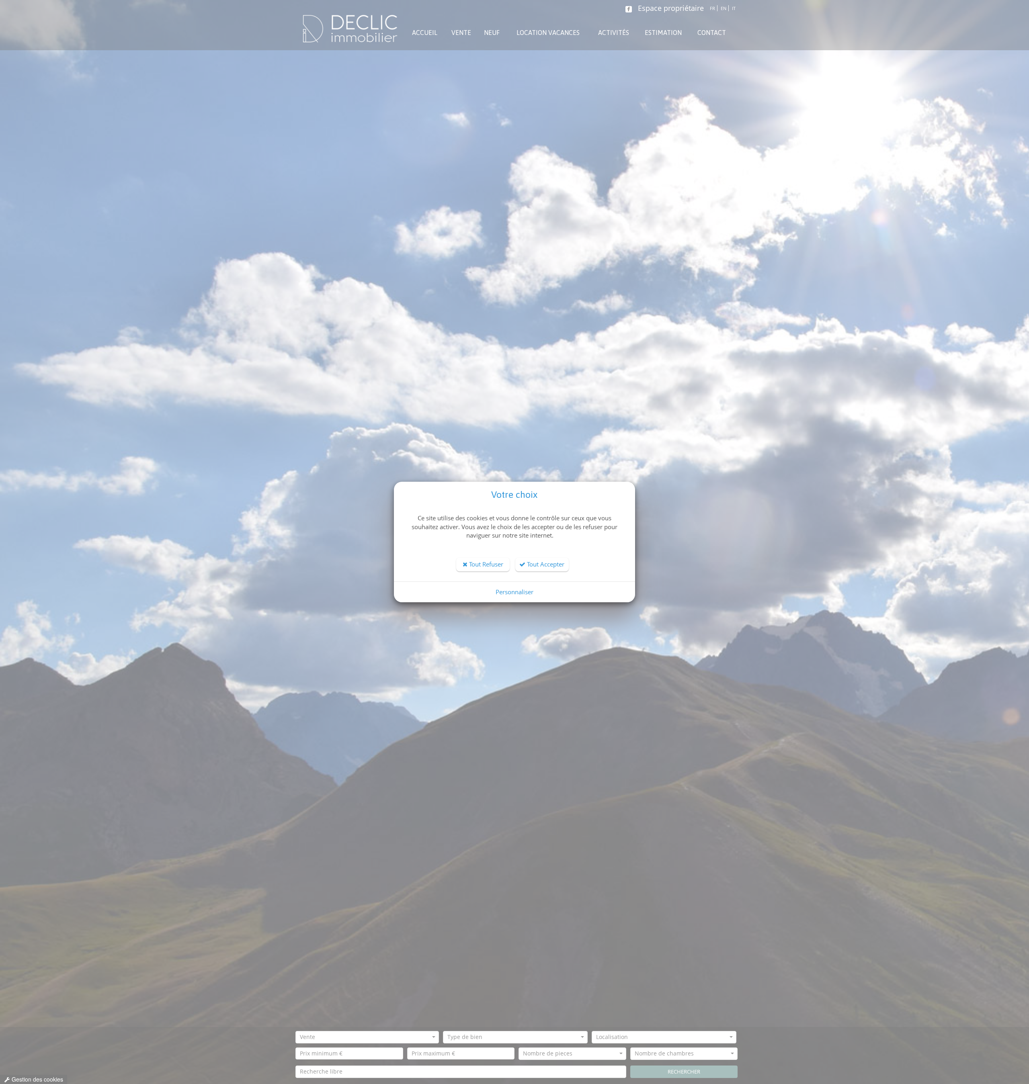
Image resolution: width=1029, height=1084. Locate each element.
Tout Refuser (485, 564)
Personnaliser (514, 592)
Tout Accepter (544, 564)
